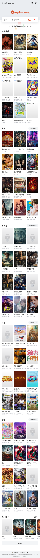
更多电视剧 (32, 225)
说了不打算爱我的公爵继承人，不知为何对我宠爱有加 (7, 508)
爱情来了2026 (19, 314)
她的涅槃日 (18, 172)
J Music (17, 411)
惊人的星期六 (31, 343)
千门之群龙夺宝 (19, 149)
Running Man (31, 75)
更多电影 (33, 128)
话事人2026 (6, 195)
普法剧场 (5, 366)
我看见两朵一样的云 (32, 149)
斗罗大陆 (30, 52)
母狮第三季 (30, 269)
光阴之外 (17, 97)
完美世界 (28, 536)
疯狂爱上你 (5, 314)
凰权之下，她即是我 (7, 217)
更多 (19, 543)
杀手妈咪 (30, 314)
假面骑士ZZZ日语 (32, 463)
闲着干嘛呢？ (6, 411)
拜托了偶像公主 (32, 486)
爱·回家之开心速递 (7, 75)
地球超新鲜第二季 (20, 120)
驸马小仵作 (18, 217)
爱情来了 (5, 246)
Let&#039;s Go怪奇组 (20, 486)
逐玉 (3, 536)
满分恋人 (5, 172)
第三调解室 (18, 366)
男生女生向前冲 (32, 389)
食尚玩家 (5, 389)
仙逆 (3, 463)
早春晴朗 (5, 52)
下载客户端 (20, 26)
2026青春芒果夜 (19, 343)
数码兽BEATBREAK (20, 440)
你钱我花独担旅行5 (32, 411)
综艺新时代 (30, 366)
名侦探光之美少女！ (7, 440)
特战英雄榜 (18, 292)
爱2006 (29, 120)
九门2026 (17, 75)
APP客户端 (22, 552)
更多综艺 (33, 322)
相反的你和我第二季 (32, 440)
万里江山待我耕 (19, 195)
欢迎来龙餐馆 (6, 149)
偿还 (3, 120)
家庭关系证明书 (32, 292)
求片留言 (16, 552)
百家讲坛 (17, 389)
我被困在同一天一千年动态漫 (32, 508)
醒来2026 (17, 246)
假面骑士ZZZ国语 (20, 463)
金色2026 (5, 292)
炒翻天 (4, 486)
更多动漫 (33, 419)
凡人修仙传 (5, 97)
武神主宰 (17, 508)
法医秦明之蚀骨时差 (32, 172)
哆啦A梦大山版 (32, 97)
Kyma (29, 195)
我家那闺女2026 (7, 343)
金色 (15, 269)
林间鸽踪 (5, 269)
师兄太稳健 (18, 52)
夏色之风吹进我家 (32, 217)
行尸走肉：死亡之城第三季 (32, 246)
